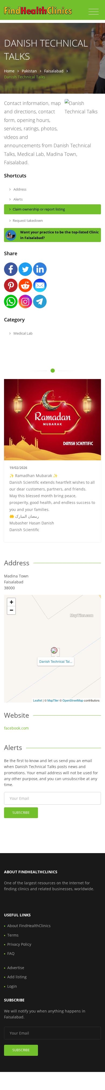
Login (12, 986)
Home (9, 70)
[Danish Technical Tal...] (54, 650)
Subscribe (21, 812)
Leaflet (37, 700)
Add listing (17, 976)
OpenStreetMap (72, 700)
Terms (13, 935)
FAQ (11, 953)
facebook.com (16, 728)
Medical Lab (23, 333)
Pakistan (29, 70)
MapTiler (53, 700)
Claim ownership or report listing (39, 209)
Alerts (18, 199)
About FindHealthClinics (29, 925)
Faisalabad (54, 70)
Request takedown (28, 220)
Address (19, 189)
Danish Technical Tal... (55, 661)
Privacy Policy (19, 944)
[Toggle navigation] (93, 11)
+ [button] (11, 602)
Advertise (15, 967)
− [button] (11, 610)
